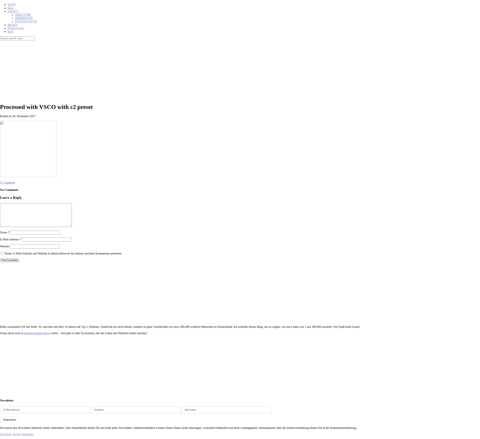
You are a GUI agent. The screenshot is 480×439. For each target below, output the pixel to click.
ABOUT (13, 11)
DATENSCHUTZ (26, 21)
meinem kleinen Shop (37, 333)
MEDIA (12, 24)
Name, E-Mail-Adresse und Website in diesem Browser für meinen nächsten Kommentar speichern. (63, 253)
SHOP (11, 4)
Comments (7, 182)
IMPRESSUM (23, 18)
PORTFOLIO (16, 28)
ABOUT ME (23, 14)
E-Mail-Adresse (10, 239)
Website (4, 246)
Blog (10, 8)
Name (4, 232)
